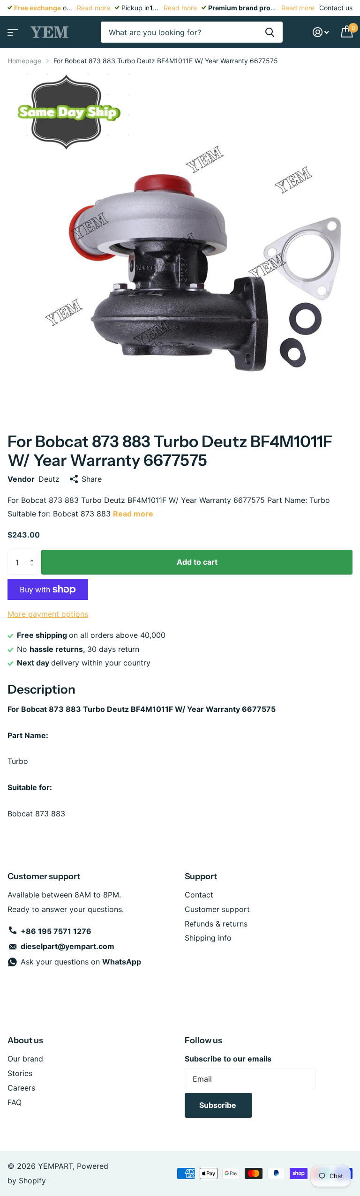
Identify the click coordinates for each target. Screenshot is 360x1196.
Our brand (25, 1058)
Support (201, 876)
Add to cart (197, 562)
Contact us (335, 8)
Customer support (217, 909)
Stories (20, 1073)
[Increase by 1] (34, 553)
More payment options (48, 614)
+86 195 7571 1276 (56, 931)
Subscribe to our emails (228, 1058)
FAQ (15, 1102)
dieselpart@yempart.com (67, 946)
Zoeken (270, 32)
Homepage (24, 61)
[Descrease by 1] (34, 571)
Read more (93, 8)
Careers (21, 1087)
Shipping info (208, 937)
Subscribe (218, 1105)
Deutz (49, 479)
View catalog (11, 29)
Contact (199, 894)
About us (25, 1040)
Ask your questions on (81, 961)
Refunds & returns (216, 923)
